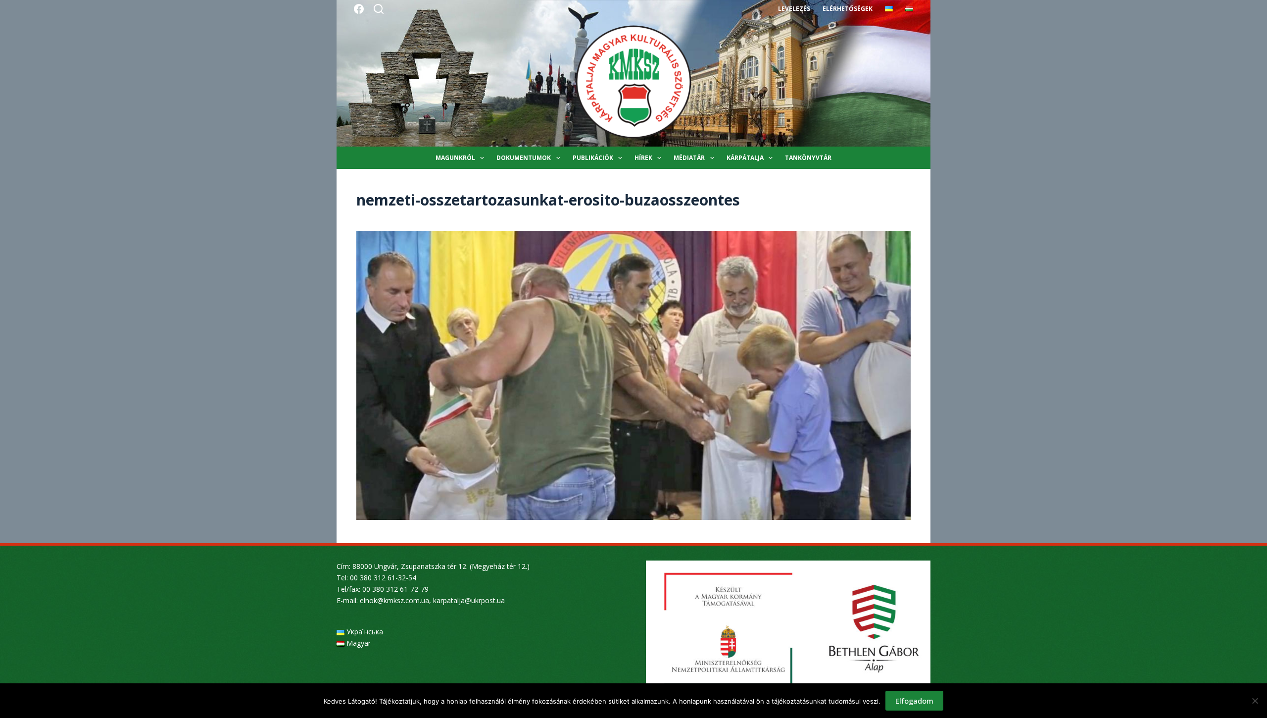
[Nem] (1255, 701)
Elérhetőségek (848, 8)
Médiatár (689, 158)
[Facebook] (359, 9)
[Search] (379, 9)
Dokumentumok (523, 158)
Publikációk (593, 158)
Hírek (643, 158)
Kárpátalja (745, 158)
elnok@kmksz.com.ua (394, 600)
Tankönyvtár (808, 158)
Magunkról (455, 158)
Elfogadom (914, 701)
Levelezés (794, 8)
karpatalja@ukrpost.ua (469, 600)
